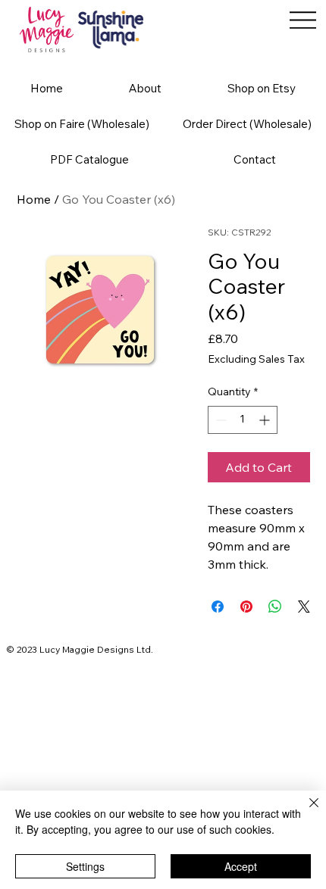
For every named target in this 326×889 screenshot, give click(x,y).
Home (34, 199)
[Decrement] (219, 420)
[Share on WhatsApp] (275, 606)
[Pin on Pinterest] (246, 606)
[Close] (305, 812)
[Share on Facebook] (217, 606)
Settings (85, 866)
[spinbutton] (242, 420)
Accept (240, 866)
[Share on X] (304, 606)
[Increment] (265, 420)
